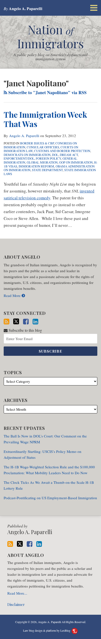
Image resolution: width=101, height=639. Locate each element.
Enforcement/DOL (19, 158)
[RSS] (6, 321)
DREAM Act (69, 155)
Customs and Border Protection (62, 151)
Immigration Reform (36, 166)
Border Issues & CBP (37, 143)
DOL (55, 155)
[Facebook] (26, 321)
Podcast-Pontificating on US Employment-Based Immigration (50, 497)
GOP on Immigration (76, 162)
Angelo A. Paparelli (24, 135)
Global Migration (42, 162)
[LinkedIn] (35, 321)
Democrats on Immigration (27, 155)
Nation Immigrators (50, 36)
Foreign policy (48, 158)
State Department (47, 170)
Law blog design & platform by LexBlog (47, 630)
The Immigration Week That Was (45, 119)
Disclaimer (16, 604)
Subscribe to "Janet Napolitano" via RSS (47, 92)
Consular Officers (43, 147)
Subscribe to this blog (25, 330)
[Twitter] (16, 321)
